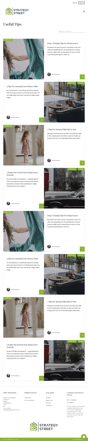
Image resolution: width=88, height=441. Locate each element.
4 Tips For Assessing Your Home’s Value (22, 86)
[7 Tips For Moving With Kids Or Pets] (82, 163)
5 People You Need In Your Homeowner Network (22, 173)
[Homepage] (16, 11)
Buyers (81, 169)
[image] (23, 59)
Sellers (81, 83)
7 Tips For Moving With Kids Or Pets (61, 129)
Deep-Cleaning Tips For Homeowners (62, 43)
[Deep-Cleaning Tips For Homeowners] (82, 76)
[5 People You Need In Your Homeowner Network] (41, 206)
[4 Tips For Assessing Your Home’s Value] (41, 119)
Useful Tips (8, 40)
